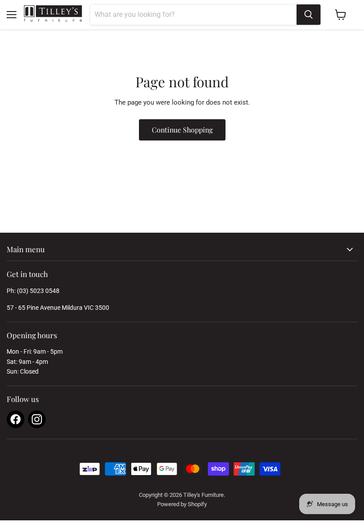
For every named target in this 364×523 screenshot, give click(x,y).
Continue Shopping (182, 129)
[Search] (308, 14)
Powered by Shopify (182, 504)
